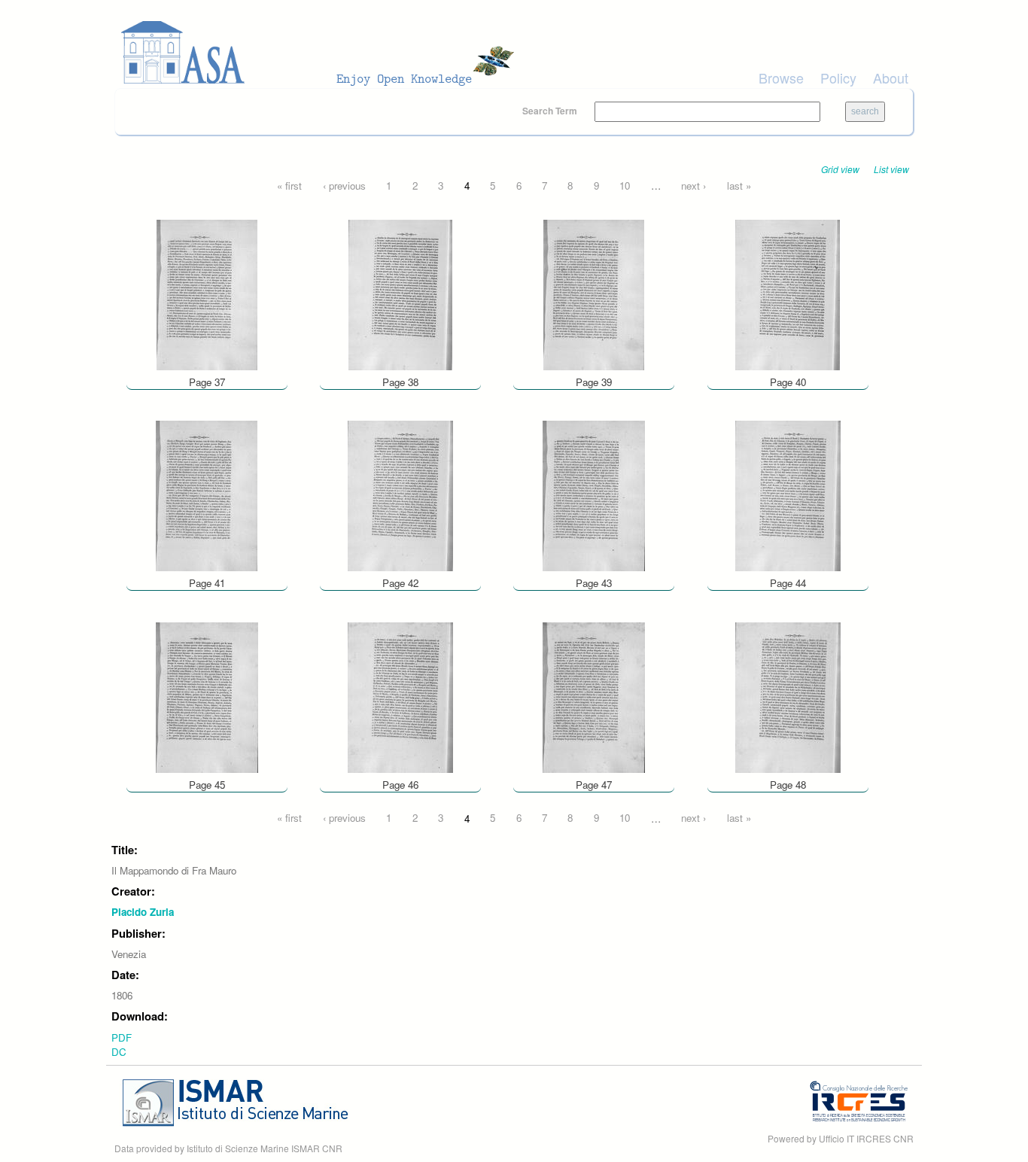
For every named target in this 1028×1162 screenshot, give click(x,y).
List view (891, 169)
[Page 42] (400, 495)
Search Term (550, 110)
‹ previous (344, 185)
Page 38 (400, 382)
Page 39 (594, 382)
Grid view (840, 169)
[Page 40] (788, 293)
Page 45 (207, 784)
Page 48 (788, 784)
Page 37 (207, 382)
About (890, 77)
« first (289, 185)
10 (624, 185)
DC (118, 1052)
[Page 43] (594, 495)
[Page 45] (207, 696)
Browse (781, 77)
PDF (121, 1037)
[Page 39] (594, 293)
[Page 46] (400, 696)
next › (693, 185)
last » (739, 185)
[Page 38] (400, 293)
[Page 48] (788, 696)
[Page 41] (206, 495)
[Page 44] (788, 495)
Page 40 (788, 382)
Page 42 (400, 583)
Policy (838, 77)
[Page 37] (207, 293)
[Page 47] (594, 696)
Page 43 (594, 583)
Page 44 (788, 583)
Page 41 (207, 583)
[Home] (322, 52)
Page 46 (400, 784)
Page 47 (594, 784)
